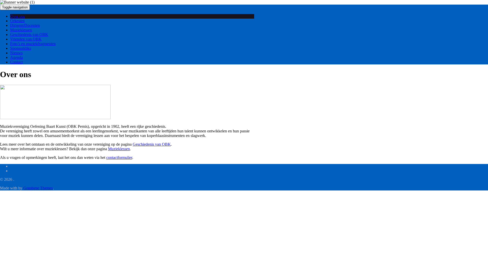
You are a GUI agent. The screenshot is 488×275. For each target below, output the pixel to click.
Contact (16, 62)
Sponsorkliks (20, 48)
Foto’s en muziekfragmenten (33, 44)
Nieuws (16, 53)
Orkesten (17, 21)
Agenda (16, 57)
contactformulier (119, 157)
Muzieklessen (21, 30)
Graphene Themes (38, 188)
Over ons (17, 16)
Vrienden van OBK (26, 39)
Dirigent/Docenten (25, 25)
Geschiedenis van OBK (29, 34)
